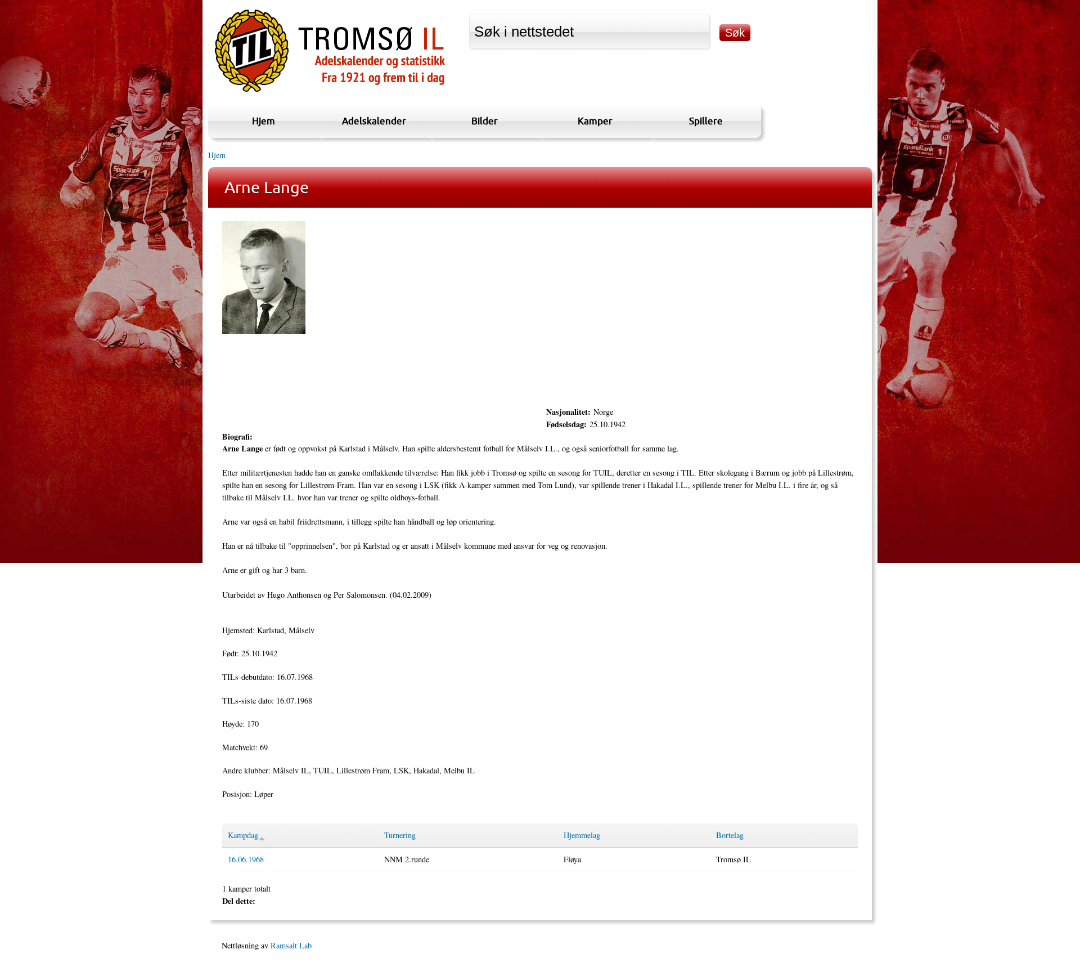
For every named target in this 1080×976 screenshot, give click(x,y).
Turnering (400, 835)
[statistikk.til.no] (330, 92)
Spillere (706, 120)
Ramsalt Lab (291, 945)
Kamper (595, 120)
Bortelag (730, 835)
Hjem (263, 120)
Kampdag (243, 835)
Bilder (484, 120)
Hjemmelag (582, 835)
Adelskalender (374, 120)
